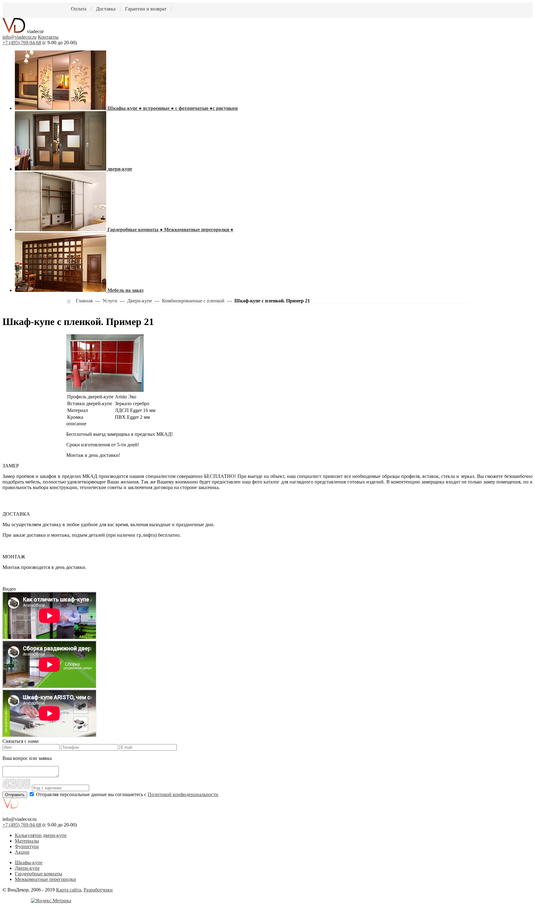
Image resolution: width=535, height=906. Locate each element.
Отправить (15, 794)
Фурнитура (27, 846)
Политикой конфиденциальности (183, 794)
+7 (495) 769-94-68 (21, 42)
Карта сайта (68, 889)
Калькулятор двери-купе (41, 835)
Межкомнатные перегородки (45, 879)
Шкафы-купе (28, 862)
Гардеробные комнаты (38, 873)
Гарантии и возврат (146, 8)
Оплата (78, 8)
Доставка (105, 8)
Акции (22, 852)
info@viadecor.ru (19, 37)
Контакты (48, 37)
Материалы (27, 840)
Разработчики (98, 889)
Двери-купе (27, 868)
